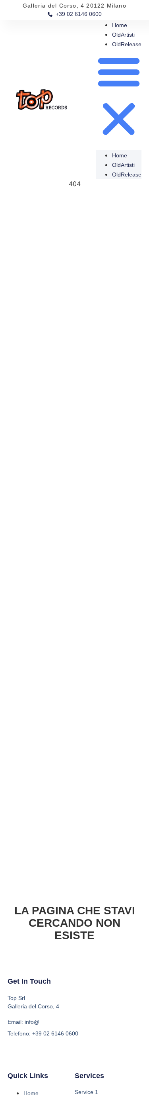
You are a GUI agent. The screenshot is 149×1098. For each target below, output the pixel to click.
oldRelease (126, 44)
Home (119, 25)
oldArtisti (123, 34)
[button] (118, 96)
